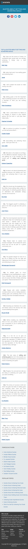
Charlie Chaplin (6, 133)
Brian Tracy (5, 418)
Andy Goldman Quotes (10, 452)
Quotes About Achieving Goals (12, 485)
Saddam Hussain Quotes (10, 473)
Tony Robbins (5, 233)
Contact (3, 535)
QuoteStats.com (16, 544)
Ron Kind (4, 197)
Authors (12, 531)
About (3, 533)
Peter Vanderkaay (6, 105)
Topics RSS (4, 538)
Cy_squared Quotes (9, 459)
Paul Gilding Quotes (9, 471)
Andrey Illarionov (6, 348)
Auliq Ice (4, 179)
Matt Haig (4, 65)
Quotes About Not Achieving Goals (13, 492)
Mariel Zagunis (6, 439)
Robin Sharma (5, 364)
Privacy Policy (5, 531)
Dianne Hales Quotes (9, 461)
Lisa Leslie (4, 146)
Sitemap (12, 535)
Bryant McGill (5, 313)
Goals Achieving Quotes (10, 502)
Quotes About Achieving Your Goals (13, 483)
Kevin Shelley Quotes (9, 468)
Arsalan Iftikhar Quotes (10, 454)
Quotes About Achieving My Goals (13, 490)
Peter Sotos (5, 89)
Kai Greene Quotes (9, 466)
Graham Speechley (7, 163)
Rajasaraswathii (6, 328)
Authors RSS (4, 536)
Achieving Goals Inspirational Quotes (14, 499)
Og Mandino (5, 401)
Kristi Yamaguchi (6, 283)
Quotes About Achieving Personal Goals (15, 488)
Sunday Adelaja (6, 299)
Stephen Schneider (7, 121)
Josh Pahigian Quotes (9, 464)
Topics (12, 533)
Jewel (3, 77)
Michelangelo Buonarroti (8, 265)
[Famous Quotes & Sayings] (5, 3)
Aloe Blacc (5, 249)
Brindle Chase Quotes (10, 457)
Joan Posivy (5, 211)
